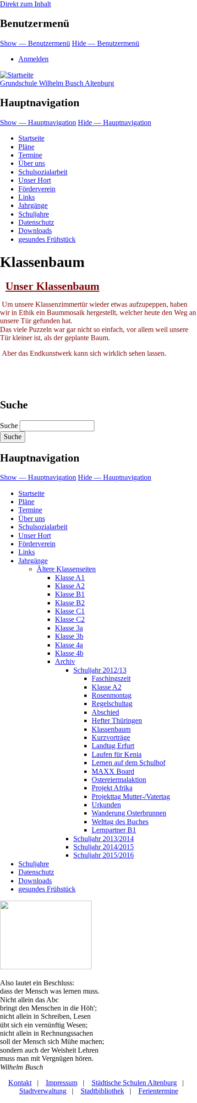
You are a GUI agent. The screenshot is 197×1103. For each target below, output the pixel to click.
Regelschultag (112, 703)
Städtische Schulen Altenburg (134, 1083)
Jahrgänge (33, 205)
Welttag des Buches (120, 822)
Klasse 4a (69, 645)
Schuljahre (33, 214)
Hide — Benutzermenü (105, 43)
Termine (30, 155)
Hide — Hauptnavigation (114, 122)
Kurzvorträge (111, 737)
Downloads (35, 230)
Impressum (61, 1083)
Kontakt (20, 1083)
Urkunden (106, 805)
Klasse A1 (70, 577)
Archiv (65, 661)
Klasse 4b (69, 653)
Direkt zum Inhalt (25, 4)
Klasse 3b (69, 636)
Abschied (105, 712)
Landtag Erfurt (113, 746)
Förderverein (36, 189)
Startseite (31, 138)
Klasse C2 (70, 619)
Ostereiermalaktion (119, 779)
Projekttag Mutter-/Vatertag (131, 796)
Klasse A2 (70, 586)
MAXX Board (113, 771)
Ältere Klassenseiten (66, 569)
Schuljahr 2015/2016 (103, 855)
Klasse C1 (70, 611)
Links (26, 197)
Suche (9, 425)
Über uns (31, 163)
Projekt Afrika (112, 788)
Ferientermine (158, 1091)
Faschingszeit (111, 678)
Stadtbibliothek (102, 1091)
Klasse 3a (69, 628)
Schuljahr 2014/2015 (103, 847)
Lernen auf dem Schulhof (128, 762)
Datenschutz (36, 222)
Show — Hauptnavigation (38, 122)
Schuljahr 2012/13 (99, 670)
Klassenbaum (111, 729)
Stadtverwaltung (42, 1091)
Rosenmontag (111, 695)
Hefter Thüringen (117, 720)
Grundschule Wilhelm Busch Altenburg (57, 83)
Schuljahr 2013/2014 (103, 838)
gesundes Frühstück (47, 239)
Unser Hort (34, 180)
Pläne (26, 147)
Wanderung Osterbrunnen (129, 813)
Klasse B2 (70, 603)
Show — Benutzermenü (35, 43)
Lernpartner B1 (114, 830)
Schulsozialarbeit (42, 172)
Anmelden (33, 59)
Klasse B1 (70, 594)
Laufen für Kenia (117, 754)
